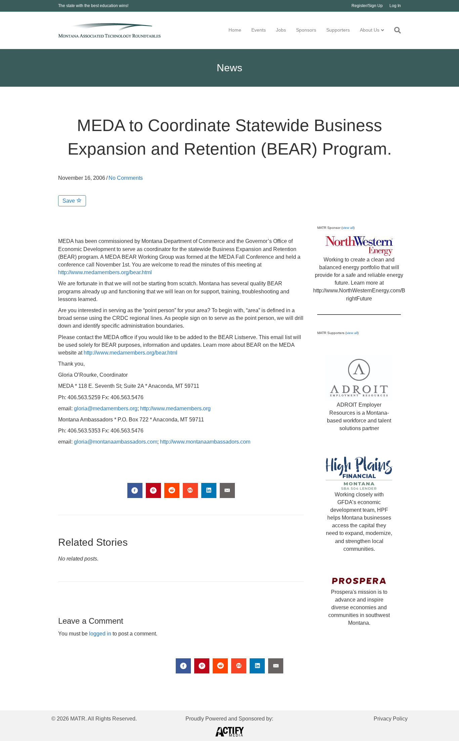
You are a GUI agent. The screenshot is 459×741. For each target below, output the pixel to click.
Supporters (338, 30)
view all (347, 228)
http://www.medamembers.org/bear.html (105, 272)
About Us (369, 30)
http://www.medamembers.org (175, 408)
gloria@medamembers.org (105, 408)
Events (258, 30)
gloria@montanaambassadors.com (115, 442)
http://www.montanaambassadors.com (205, 442)
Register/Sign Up (367, 5)
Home (234, 30)
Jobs (281, 30)
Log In (395, 5)
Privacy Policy (391, 719)
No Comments (126, 178)
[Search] (395, 30)
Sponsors (306, 30)
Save (69, 201)
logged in (100, 633)
